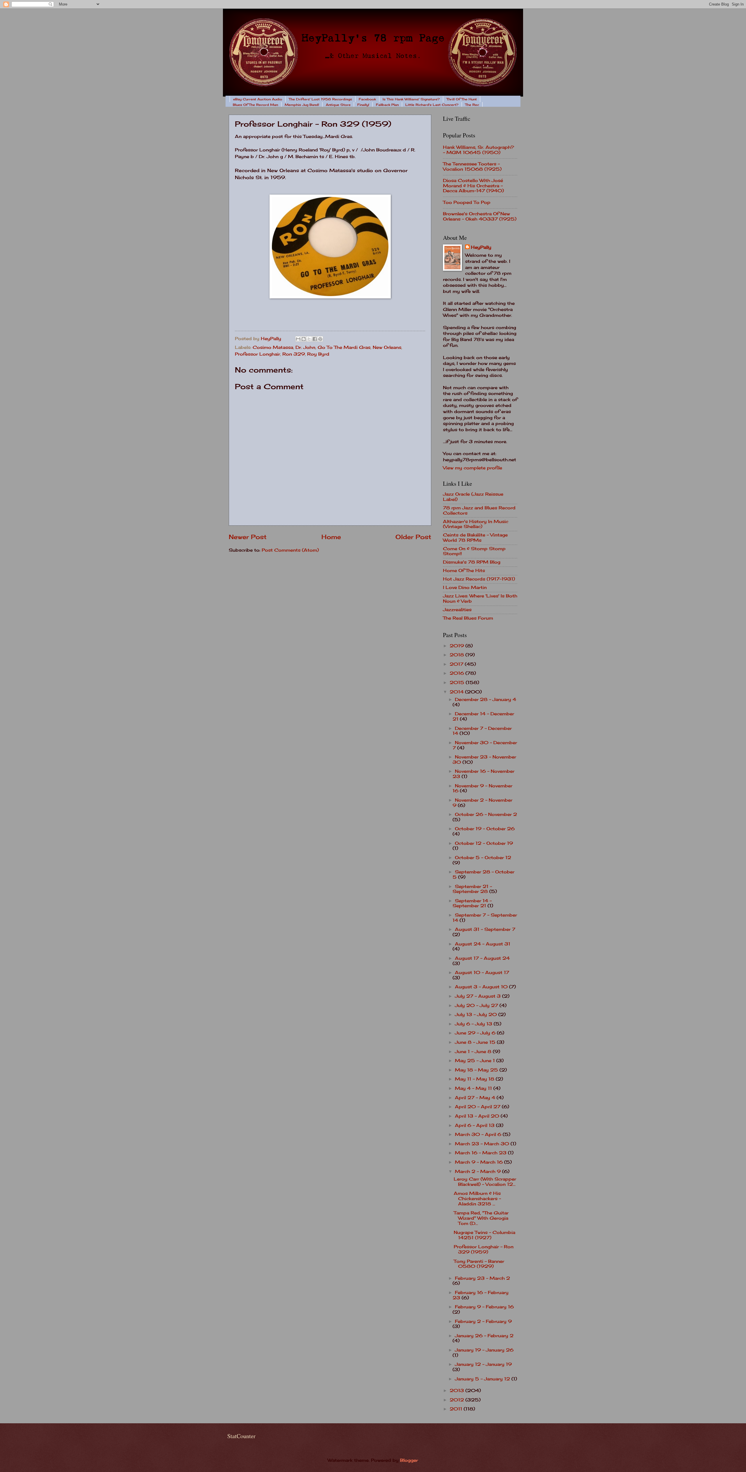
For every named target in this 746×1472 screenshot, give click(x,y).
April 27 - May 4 (476, 1097)
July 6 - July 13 (474, 1024)
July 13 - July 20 (476, 1014)
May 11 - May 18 (475, 1079)
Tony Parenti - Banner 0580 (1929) (479, 1264)
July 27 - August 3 (478, 996)
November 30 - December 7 (485, 745)
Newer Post (248, 537)
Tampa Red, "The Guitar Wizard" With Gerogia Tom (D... (481, 1218)
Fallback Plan (387, 105)
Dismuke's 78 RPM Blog (471, 562)
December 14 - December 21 (483, 716)
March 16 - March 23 (481, 1152)
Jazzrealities (457, 609)
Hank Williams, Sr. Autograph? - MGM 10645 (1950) (478, 150)
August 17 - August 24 (482, 958)
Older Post (413, 537)
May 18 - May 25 (477, 1070)
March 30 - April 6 (479, 1134)
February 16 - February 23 (481, 1295)
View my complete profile (472, 468)
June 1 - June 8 (474, 1051)
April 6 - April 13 (475, 1125)
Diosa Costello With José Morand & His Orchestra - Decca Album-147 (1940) (473, 185)
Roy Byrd (318, 354)
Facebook (367, 99)
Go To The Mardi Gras (344, 347)
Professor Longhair (257, 354)
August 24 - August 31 (482, 944)
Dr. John (305, 347)
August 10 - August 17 (482, 972)
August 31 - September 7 (485, 929)
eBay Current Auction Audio (257, 99)
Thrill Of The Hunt (461, 99)
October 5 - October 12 (483, 857)
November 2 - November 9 (482, 803)
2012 (457, 1400)
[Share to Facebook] (315, 339)
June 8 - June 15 (476, 1042)
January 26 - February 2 (484, 1335)
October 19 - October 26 (485, 828)
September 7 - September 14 (485, 917)
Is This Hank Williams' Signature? (411, 99)
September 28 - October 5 (483, 874)
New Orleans (387, 347)
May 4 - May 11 (474, 1088)
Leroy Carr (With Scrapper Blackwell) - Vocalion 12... (485, 1181)
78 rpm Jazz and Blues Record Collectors (479, 510)
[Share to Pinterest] (320, 339)
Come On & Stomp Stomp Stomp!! (474, 551)
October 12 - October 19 (484, 843)
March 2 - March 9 (478, 1171)
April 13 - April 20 (478, 1116)
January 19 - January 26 (484, 1350)
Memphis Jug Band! (302, 105)
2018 (457, 655)
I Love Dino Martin (465, 587)
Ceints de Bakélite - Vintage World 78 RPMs (475, 537)
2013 (457, 1390)
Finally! (363, 105)
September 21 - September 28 (472, 889)
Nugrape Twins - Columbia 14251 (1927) (484, 1235)
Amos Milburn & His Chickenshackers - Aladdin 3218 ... (477, 1198)
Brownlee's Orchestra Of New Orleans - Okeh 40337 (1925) (479, 216)
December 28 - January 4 (485, 699)
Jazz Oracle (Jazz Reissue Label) (473, 497)
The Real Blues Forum (468, 618)
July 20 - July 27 (477, 1005)
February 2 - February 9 (483, 1321)
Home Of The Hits (464, 570)
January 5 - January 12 (483, 1379)
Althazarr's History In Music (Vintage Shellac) (475, 524)
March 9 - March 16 (479, 1162)
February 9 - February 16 (484, 1307)
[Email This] (298, 339)
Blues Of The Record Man (255, 105)
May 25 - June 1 (475, 1060)
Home (331, 537)
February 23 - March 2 (482, 1278)
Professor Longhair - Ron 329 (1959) (483, 1249)
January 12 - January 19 (483, 1364)
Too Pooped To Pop (466, 202)
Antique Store (338, 105)
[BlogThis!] (304, 339)
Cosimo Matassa (273, 347)
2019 (457, 645)
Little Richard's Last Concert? (431, 105)
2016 (457, 673)
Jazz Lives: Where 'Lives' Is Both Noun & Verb (480, 598)
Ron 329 (293, 354)
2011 (457, 1409)
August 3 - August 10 (482, 987)
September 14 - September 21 (472, 903)
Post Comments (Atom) (290, 550)
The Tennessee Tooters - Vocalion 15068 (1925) (472, 166)
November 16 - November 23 (483, 774)
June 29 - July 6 (476, 1033)
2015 (458, 682)
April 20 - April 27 (478, 1106)
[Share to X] (309, 339)
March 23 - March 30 (483, 1143)
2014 (457, 692)
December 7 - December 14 (482, 731)
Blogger (409, 1460)
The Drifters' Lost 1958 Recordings (320, 99)
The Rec (472, 105)
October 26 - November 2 (486, 814)
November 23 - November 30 (484, 759)
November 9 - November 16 (482, 788)
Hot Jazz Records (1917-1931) (479, 579)
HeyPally (481, 247)
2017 (457, 664)
